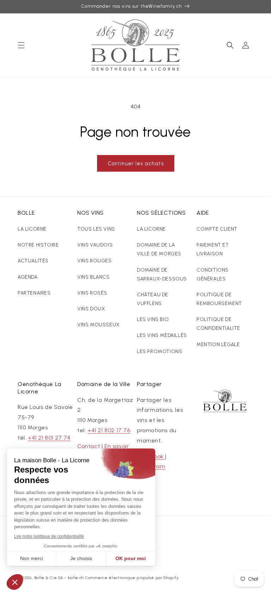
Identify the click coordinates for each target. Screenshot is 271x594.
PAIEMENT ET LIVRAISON (213, 249)
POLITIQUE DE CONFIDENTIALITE (218, 323)
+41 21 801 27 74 (49, 437)
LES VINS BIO (153, 319)
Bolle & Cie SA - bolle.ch (59, 578)
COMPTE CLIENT (217, 229)
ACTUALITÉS (33, 261)
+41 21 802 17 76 (109, 430)
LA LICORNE (32, 229)
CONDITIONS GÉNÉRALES (213, 274)
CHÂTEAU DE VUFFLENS (152, 299)
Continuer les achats (136, 163)
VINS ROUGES (94, 261)
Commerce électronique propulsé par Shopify (132, 578)
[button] (21, 45)
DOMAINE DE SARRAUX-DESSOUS (162, 274)
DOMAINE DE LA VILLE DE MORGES (159, 249)
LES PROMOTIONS (159, 352)
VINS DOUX (91, 309)
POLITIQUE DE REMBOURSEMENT (219, 299)
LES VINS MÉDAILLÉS (162, 335)
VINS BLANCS (93, 277)
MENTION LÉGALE (218, 344)
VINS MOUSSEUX (98, 325)
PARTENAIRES (34, 293)
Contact (88, 446)
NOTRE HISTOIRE (38, 245)
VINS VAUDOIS (95, 245)
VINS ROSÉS (92, 293)
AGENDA (28, 277)
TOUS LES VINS (96, 229)
